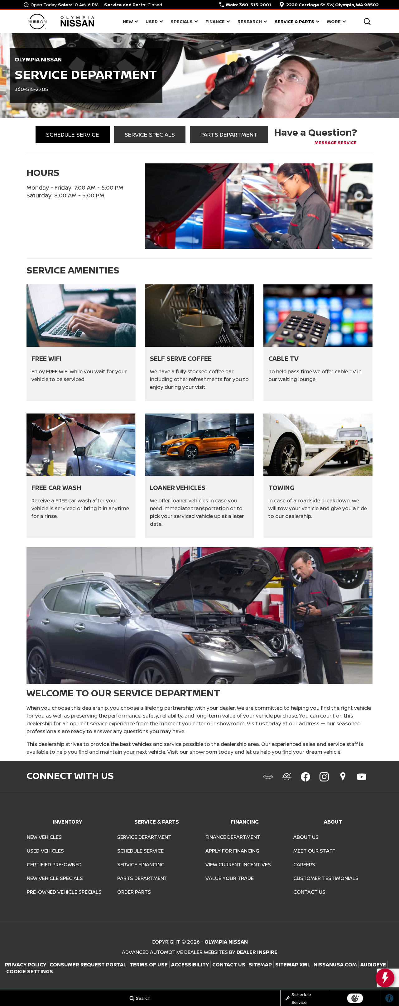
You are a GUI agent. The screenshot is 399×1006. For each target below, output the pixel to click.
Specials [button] (181, 22)
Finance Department (232, 837)
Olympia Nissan (226, 941)
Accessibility (190, 964)
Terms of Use (149, 964)
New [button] (130, 22)
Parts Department (142, 878)
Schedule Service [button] (72, 134)
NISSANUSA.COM (335, 964)
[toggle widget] (385, 978)
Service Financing (141, 864)
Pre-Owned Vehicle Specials (64, 891)
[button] (367, 21)
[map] (343, 777)
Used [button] (152, 22)
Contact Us (309, 891)
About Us (306, 837)
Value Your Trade (229, 878)
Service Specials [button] (150, 134)
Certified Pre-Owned (54, 864)
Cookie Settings (29, 971)
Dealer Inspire (257, 952)
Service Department (144, 837)
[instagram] (324, 777)
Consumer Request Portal (88, 964)
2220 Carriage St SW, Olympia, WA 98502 (332, 4)
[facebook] (305, 777)
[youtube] (361, 777)
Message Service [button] (336, 142)
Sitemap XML (292, 964)
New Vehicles (44, 837)
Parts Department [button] (228, 134)
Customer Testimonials (325, 878)
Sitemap (260, 964)
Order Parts (134, 891)
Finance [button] (215, 22)
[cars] (268, 777)
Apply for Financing (232, 850)
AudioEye (373, 964)
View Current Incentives (238, 864)
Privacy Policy (25, 964)
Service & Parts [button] (294, 22)
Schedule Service (140, 850)
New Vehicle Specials (55, 878)
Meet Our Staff (314, 850)
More (334, 22)
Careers (304, 864)
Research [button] (249, 22)
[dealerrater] (287, 777)
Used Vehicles (45, 850)
